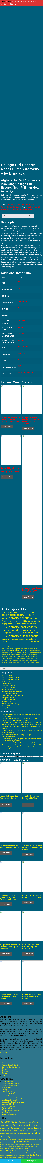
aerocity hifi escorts (24, 621)
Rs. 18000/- (22, 334)
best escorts (31, 1130)
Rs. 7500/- (21, 321)
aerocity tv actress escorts (14, 639)
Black (20, 288)
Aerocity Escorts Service (10, 677)
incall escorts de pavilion (27, 648)
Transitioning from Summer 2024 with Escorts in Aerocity (22, 722)
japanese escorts (36, 1150)
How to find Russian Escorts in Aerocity (23, 1146)
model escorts (3, 1152)
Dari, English (22, 353)
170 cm (20, 314)
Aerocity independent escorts (29, 1128)
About (4, 1063)
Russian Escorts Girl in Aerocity (21, 1155)
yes (19, 308)
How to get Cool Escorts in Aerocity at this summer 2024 (21, 724)
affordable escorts (14, 1130)
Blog (3, 1075)
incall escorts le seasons (28, 652)
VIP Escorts (6, 706)
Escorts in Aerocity (8, 685)
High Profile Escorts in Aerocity (12, 1144)
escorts (27, 1133)
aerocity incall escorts (23, 627)
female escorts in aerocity (18, 1139)
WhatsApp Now (32, 1161)
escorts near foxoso (26, 641)
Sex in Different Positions (27, 372)
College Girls (6, 683)
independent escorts (9, 1150)
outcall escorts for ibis (32, 658)
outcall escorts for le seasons (25, 660)
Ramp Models (7, 702)
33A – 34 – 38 (23, 347)
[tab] (8, 216)
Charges (5, 1071)
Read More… (5, 1053)
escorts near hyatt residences (16, 644)
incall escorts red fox (16, 654)
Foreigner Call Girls (9, 687)
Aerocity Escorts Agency (29, 1122)
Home (4, 1)
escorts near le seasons (15, 646)
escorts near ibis (28, 644)
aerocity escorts (12, 209)
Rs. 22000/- (22, 340)
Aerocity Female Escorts (10, 679)
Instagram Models (8, 698)
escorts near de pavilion (15, 641)
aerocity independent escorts (15, 630)
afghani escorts (23, 1130)
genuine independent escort (31, 1139)
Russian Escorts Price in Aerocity (16, 1157)
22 (19, 282)
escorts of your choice (16, 1137)
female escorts (27, 1137)
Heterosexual (22, 301)
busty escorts (13, 1133)
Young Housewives (8, 708)
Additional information (23, 216)
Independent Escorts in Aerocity (13, 695)
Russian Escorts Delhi (10, 1065)
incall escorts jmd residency (15, 652)
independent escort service (25, 1150)
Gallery (4, 1069)
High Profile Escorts (9, 689)
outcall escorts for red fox (19, 662)
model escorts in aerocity (25, 1152)
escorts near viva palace (14, 648)
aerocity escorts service (6, 1125)
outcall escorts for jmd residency (10, 660)
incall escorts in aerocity (25, 1148)
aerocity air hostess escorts (14, 612)
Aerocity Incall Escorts (8, 1128)
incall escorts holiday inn (14, 650)
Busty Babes (6, 681)
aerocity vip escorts (5, 1130)
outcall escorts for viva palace (33, 662)
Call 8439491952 (11, 1161)
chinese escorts (21, 1133)
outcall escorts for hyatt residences (17, 658)
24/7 (19, 366)
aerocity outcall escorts (24, 635)
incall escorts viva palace (28, 654)
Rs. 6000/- (21, 327)
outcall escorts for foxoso (19, 656)
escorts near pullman (26, 209)
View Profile (6, 426)
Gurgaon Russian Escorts (11, 1067)
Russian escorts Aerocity (10, 704)
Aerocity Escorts (7, 675)
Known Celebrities (8, 700)
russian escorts (7, 1155)
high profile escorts (21, 1141)
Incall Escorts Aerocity (9, 693)
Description (8, 216)
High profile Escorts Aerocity (12, 691)
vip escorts (28, 1157)
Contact (5, 1073)
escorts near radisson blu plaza (29, 646)
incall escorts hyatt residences (29, 650)
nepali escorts (35, 1152)
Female (20, 295)
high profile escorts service (26, 1144)
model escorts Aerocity (13, 1152)
